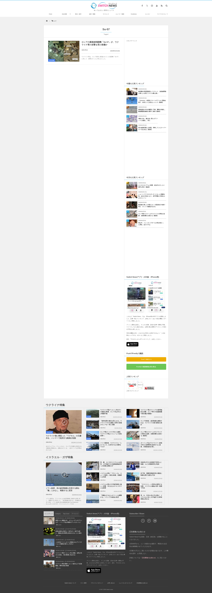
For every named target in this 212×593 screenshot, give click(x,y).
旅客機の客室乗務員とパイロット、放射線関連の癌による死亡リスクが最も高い (152, 92)
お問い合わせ (111, 583)
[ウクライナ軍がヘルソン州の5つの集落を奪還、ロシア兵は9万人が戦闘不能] (92, 413)
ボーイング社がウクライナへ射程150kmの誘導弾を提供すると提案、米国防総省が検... (151, 445)
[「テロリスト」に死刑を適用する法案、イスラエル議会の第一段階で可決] (133, 487)
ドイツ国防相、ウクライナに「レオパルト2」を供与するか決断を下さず (111, 445)
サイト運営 (83, 583)
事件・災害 (129, 438)
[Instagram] (152, 6)
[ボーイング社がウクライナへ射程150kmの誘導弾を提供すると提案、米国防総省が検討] (133, 446)
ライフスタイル (161, 14)
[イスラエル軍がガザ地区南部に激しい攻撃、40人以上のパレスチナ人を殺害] (92, 487)
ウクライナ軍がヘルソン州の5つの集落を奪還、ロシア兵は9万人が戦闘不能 (110, 411)
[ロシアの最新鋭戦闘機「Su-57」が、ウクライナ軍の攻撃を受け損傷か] (63, 51)
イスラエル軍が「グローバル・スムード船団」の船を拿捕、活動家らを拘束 (111, 475)
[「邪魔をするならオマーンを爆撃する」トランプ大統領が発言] (92, 498)
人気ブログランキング (132, 390)
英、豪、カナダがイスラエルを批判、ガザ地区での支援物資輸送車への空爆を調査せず (111, 464)
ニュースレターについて (125, 583)
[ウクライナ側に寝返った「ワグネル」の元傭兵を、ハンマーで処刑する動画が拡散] (64, 422)
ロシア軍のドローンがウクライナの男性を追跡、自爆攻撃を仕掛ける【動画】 (151, 214)
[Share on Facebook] (142, 6)
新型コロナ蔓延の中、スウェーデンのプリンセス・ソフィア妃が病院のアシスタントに (69, 521)
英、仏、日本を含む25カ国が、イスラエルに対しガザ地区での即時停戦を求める (151, 497)
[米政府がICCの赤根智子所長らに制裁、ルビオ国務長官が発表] (133, 465)
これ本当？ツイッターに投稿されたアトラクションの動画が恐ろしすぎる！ (69, 543)
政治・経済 (78, 14)
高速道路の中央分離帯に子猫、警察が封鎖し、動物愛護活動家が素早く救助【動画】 (152, 110)
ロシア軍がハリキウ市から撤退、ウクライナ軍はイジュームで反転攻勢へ (111, 433)
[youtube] (157, 6)
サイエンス (106, 14)
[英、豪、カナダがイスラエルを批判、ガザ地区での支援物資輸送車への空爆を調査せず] (92, 465)
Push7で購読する (146, 359)
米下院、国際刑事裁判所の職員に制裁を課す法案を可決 (151, 474)
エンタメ (147, 14)
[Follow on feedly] (155, 521)
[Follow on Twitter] (147, 6)
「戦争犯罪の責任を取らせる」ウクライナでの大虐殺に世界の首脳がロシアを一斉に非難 (111, 422)
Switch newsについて (70, 583)
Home (50, 14)
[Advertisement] (146, 61)
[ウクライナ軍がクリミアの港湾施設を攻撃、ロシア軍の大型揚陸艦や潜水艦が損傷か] (133, 413)
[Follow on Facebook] (149, 521)
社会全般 (64, 14)
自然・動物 (92, 14)
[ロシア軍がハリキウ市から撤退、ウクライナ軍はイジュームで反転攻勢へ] (92, 435)
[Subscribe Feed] (162, 6)
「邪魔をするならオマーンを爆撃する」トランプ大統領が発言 (111, 496)
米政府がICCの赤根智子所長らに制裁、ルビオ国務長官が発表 (151, 463)
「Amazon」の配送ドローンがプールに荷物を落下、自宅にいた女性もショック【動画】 (152, 101)
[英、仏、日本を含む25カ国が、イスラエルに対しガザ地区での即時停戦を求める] (133, 498)
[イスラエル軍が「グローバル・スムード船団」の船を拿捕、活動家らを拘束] (92, 476)
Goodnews (134, 14)
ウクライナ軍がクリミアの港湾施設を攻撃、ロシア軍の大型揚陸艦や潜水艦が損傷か (151, 411)
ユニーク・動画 (120, 14)
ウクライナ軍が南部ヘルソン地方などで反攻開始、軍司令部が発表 (69, 564)
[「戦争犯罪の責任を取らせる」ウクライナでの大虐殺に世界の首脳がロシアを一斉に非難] (92, 424)
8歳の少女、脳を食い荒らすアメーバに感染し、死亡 (148, 119)
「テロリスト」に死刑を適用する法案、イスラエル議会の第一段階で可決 (151, 486)
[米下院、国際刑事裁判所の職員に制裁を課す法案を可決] (133, 476)
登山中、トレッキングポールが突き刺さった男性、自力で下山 (151, 223)
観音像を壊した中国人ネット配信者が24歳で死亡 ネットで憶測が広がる (151, 205)
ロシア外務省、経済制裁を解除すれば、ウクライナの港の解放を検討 (151, 422)
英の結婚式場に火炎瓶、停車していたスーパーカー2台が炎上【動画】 (152, 128)
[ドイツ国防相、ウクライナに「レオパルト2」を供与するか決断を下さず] (92, 446)
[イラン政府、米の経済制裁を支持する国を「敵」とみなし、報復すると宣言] (64, 474)
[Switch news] (104, 8)
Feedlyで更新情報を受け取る (146, 367)
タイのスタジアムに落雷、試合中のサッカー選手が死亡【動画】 (151, 186)
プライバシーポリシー (97, 583)
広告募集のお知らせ (142, 583)
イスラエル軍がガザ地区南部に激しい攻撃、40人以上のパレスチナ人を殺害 (111, 486)
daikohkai (85, 50)
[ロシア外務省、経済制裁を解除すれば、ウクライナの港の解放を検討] (133, 424)
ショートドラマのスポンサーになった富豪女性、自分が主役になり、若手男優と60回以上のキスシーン (151, 196)
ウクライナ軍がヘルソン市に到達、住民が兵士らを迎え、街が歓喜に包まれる (69, 554)
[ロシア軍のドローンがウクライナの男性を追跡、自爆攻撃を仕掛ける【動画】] (133, 435)
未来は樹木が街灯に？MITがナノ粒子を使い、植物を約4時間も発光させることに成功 (68, 532)
